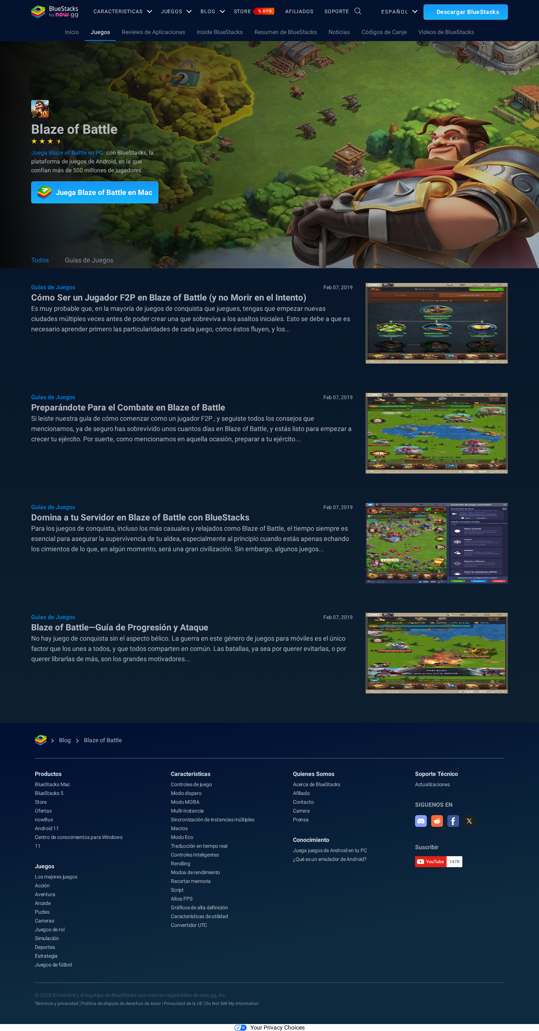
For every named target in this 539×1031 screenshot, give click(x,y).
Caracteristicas (118, 11)
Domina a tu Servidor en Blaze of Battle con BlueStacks (140, 517)
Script (177, 890)
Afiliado (301, 793)
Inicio (72, 32)
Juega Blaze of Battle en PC (67, 152)
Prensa (301, 819)
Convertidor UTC (189, 925)
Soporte (336, 11)
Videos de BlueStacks (446, 32)
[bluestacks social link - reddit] (437, 821)
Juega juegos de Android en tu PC (330, 850)
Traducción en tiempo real (199, 846)
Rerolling (180, 863)
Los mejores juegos (56, 877)
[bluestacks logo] (54, 12)
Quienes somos (313, 773)
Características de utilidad (199, 916)
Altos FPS (181, 899)
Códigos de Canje (384, 32)
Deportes (45, 947)
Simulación (47, 938)
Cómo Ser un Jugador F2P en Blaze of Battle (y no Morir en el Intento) (168, 297)
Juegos (171, 11)
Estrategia (46, 956)
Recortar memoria (191, 881)
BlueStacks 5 (49, 793)
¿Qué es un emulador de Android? (330, 859)
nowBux (44, 819)
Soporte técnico (436, 773)
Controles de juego (191, 784)
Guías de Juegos (89, 260)
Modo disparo (186, 793)
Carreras (44, 921)
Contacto (303, 802)
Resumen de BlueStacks (285, 32)
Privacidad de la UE (183, 1003)
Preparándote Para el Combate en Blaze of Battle (128, 407)
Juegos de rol (49, 929)
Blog (208, 11)
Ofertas (43, 811)
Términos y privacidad (56, 1003)
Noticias (339, 32)
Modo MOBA (185, 802)
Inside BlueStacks (220, 32)
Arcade (43, 903)
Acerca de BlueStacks (316, 784)
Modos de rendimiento (195, 872)
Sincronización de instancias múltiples (212, 819)
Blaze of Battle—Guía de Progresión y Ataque (119, 627)
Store (253, 11)
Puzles (42, 912)
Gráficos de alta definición (199, 907)
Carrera (301, 811)
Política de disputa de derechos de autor (121, 1003)
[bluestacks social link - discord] (421, 821)
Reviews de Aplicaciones (153, 32)
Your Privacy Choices (277, 1027)
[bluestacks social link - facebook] (453, 821)
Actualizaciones (432, 784)
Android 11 (47, 828)
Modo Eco (182, 837)
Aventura (45, 894)
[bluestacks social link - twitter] (469, 821)
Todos (40, 260)
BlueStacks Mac (52, 784)
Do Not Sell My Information (232, 1003)
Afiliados (299, 11)
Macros (179, 828)
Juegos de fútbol (53, 965)
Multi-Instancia (187, 811)
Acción (42, 885)
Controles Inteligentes (195, 855)
